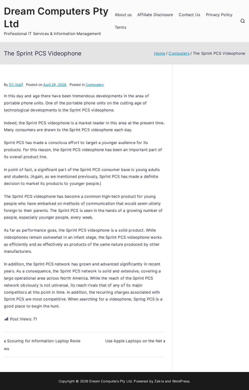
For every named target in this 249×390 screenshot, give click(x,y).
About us (123, 14)
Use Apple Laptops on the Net (133, 340)
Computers (94, 84)
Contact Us (189, 14)
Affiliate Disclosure (155, 14)
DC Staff (16, 84)
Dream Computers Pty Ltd (110, 381)
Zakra (159, 381)
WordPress (180, 381)
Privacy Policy (219, 14)
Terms (120, 27)
